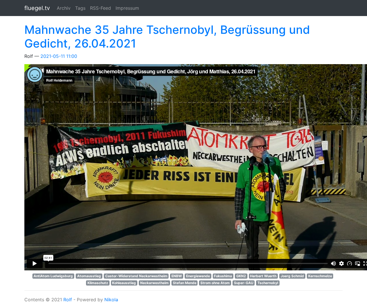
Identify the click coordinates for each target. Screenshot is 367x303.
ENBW (176, 276)
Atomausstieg (89, 276)
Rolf (67, 299)
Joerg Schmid (292, 276)
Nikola (111, 299)
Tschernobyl (267, 283)
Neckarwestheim (154, 283)
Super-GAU (243, 283)
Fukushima (223, 276)
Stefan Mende (184, 283)
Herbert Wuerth (263, 276)
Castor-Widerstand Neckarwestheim (136, 276)
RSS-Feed (100, 8)
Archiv (64, 8)
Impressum (127, 8)
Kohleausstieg (124, 283)
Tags (80, 8)
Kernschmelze (320, 276)
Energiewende (198, 276)
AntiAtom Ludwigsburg (53, 276)
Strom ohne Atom (215, 283)
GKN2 (241, 276)
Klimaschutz (97, 283)
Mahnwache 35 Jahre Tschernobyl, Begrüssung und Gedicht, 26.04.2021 (167, 36)
